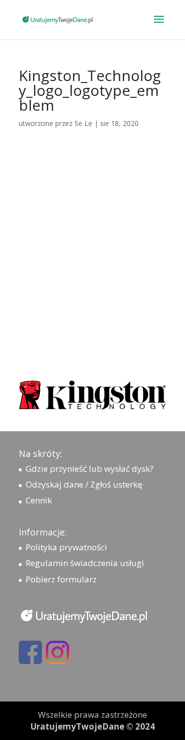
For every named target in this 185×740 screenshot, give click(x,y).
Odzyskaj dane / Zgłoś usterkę (84, 484)
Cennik (39, 500)
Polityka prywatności (66, 547)
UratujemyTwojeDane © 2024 (93, 726)
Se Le (83, 123)
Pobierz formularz (61, 579)
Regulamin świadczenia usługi (85, 563)
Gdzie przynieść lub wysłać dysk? (89, 468)
